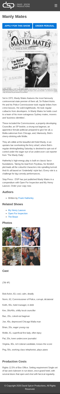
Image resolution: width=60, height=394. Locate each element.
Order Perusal (44, 26)
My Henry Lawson (17, 210)
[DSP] (16, 5)
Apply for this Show (17, 26)
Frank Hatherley (26, 198)
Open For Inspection (18, 213)
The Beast (13, 217)
